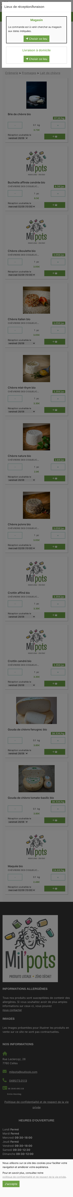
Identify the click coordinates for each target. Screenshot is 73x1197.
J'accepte (11, 1184)
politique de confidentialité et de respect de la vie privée (34, 1176)
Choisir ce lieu (37, 38)
